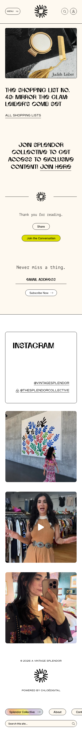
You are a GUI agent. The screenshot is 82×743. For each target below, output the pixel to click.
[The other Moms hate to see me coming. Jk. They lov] (41, 607)
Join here (55, 167)
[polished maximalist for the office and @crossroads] (41, 527)
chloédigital (51, 690)
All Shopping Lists (23, 115)
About (58, 712)
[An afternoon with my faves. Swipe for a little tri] (41, 446)
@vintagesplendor (51, 383)
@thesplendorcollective (44, 390)
